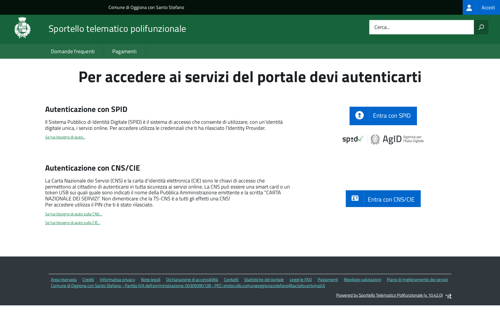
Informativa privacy (117, 279)
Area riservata (64, 279)
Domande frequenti (73, 51)
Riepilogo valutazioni (362, 279)
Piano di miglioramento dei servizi (417, 279)
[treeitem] (481, 7)
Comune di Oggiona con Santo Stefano (146, 7)
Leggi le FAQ (301, 279)
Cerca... (382, 27)
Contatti (231, 279)
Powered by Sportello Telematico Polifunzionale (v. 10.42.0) (389, 295)
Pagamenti (124, 51)
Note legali (150, 279)
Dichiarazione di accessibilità (192, 279)
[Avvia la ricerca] (481, 27)
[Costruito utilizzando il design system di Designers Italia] (448, 297)
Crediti (88, 279)
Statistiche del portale (264, 279)
